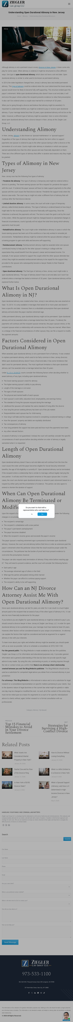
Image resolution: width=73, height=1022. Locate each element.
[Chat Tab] (36, 511)
